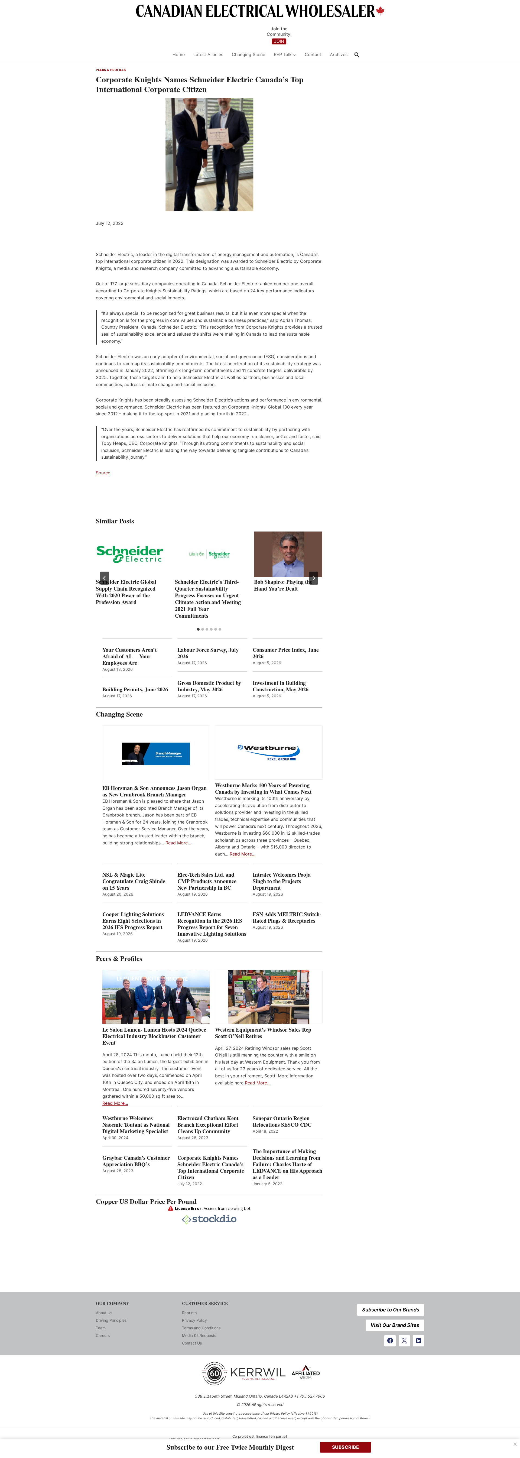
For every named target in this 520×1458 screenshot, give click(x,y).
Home (179, 54)
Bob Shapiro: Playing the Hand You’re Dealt (283, 585)
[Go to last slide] (104, 578)
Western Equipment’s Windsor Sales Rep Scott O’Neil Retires (263, 1032)
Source (103, 472)
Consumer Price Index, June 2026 (286, 653)
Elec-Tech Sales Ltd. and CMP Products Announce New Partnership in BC (206, 881)
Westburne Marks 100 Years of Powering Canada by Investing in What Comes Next (263, 788)
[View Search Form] (357, 55)
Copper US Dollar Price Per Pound (146, 1201)
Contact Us (192, 1343)
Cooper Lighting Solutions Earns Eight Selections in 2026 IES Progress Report (133, 921)
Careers (103, 1335)
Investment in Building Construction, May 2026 (280, 686)
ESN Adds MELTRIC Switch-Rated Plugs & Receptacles (287, 917)
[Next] (313, 578)
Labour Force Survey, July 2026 (208, 653)
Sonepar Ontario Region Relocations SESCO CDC (282, 1121)
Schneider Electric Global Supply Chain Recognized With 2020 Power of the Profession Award (126, 592)
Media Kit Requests (199, 1335)
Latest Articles (208, 54)
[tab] (198, 629)
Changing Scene (248, 54)
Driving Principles (111, 1320)
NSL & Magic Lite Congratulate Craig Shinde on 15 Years (133, 881)
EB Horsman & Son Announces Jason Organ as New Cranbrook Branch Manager (154, 791)
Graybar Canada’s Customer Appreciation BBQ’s (136, 1161)
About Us (104, 1312)
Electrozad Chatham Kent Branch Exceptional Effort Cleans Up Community (208, 1125)
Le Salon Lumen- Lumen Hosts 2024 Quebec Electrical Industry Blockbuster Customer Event (154, 1036)
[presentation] (130, 554)
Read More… (178, 842)
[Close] (515, 1444)
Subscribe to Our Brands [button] (390, 1310)
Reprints (189, 1312)
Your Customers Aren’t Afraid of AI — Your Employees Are (129, 656)
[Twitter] (404, 1340)
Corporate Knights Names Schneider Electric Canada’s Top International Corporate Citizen (210, 1168)
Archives (338, 54)
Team (101, 1328)
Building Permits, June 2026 (135, 689)
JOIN (279, 41)
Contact (313, 54)
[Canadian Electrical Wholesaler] (130, 54)
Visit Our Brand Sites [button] (394, 1325)
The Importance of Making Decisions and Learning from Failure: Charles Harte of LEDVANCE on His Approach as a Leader (287, 1164)
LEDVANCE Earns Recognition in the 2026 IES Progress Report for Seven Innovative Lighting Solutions (211, 924)
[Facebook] (390, 1340)
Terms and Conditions (201, 1328)
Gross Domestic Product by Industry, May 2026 (209, 686)
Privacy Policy (194, 1320)
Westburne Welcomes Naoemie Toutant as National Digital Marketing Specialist (136, 1125)
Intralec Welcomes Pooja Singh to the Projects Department (282, 881)
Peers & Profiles (111, 70)
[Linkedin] (418, 1340)
